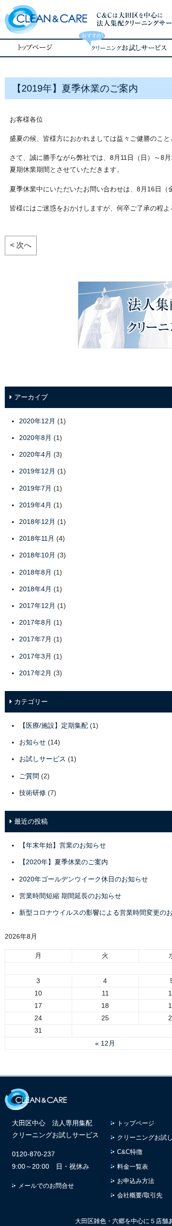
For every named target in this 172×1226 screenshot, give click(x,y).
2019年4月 (35, 505)
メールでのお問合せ (46, 1185)
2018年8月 (35, 572)
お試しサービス (42, 759)
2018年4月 (35, 589)
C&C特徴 (129, 1151)
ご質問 (29, 776)
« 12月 (105, 1043)
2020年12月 (37, 421)
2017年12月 (37, 605)
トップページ (135, 1123)
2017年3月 (35, 656)
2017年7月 (35, 639)
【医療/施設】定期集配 (53, 725)
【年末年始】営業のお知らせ (62, 845)
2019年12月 (37, 471)
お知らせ (32, 742)
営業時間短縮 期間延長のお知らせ (70, 896)
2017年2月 (35, 673)
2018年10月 (37, 555)
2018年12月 (37, 521)
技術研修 (32, 792)
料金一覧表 (132, 1166)
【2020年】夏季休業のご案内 (63, 862)
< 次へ (21, 245)
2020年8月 (35, 437)
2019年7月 (35, 488)
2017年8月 (35, 622)
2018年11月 (36, 538)
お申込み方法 (135, 1180)
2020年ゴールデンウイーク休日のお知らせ (83, 879)
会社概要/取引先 (139, 1195)
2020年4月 (35, 454)
